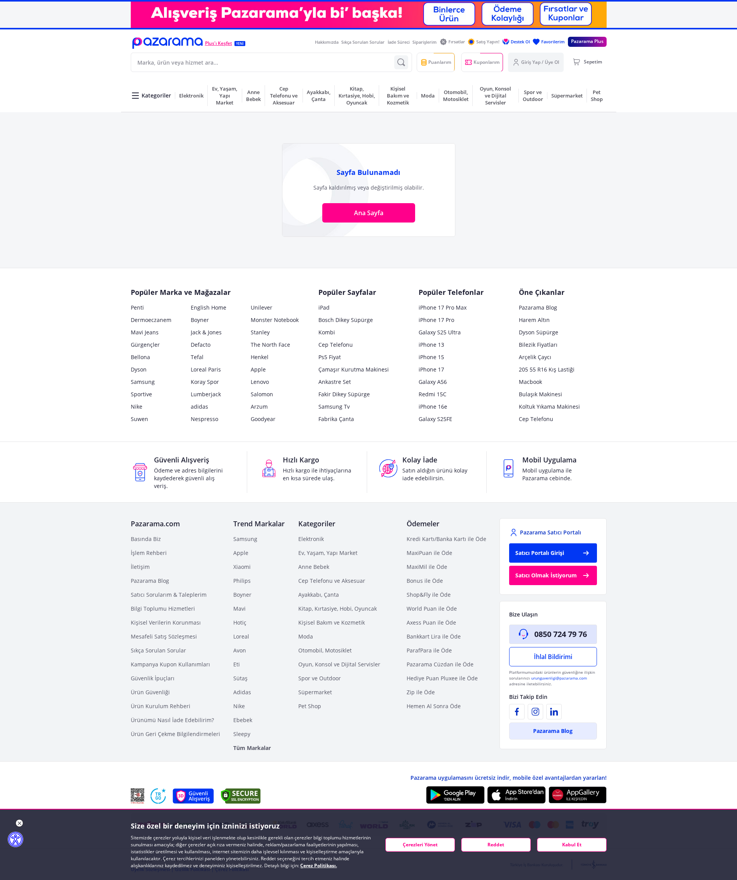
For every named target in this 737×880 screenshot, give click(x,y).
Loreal (241, 636)
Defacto (200, 344)
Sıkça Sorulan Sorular (363, 42)
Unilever (261, 307)
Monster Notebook (275, 320)
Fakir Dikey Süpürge (344, 394)
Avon (239, 650)
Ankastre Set (334, 381)
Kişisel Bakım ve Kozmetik (331, 622)
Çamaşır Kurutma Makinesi (353, 369)
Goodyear (263, 419)
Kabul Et (571, 844)
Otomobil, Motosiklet (325, 650)
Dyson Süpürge (538, 332)
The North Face (270, 344)
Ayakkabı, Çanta (318, 594)
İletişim (140, 566)
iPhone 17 (431, 369)
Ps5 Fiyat (329, 357)
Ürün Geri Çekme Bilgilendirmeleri (175, 734)
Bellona (140, 357)
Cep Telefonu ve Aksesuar (331, 580)
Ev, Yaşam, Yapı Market (327, 552)
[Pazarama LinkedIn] (554, 711)
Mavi (239, 608)
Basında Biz (146, 539)
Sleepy (241, 734)
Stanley (260, 332)
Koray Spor (205, 381)
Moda (305, 636)
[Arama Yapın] (401, 62)
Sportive (141, 394)
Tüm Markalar (252, 748)
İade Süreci (399, 42)
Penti (137, 307)
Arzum (259, 406)
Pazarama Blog (538, 307)
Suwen (139, 419)
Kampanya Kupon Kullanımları (170, 664)
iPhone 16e (433, 406)
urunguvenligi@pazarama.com (559, 678)
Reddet (495, 844)
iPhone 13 (431, 344)
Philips (242, 580)
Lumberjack (206, 394)
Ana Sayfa (368, 213)
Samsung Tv (334, 406)
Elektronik (311, 539)
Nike (136, 406)
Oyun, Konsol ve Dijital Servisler (339, 664)
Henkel (259, 357)
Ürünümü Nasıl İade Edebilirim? (172, 720)
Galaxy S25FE (435, 419)
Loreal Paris (206, 369)
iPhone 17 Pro (436, 320)
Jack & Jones (206, 332)
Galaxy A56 (433, 381)
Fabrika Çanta (336, 419)
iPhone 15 (431, 357)
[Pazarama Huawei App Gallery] (578, 795)
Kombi (326, 332)
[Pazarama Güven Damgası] (158, 796)
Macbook (530, 381)
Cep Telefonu (335, 344)
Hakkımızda (327, 42)
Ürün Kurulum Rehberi (160, 706)
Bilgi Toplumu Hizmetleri (163, 608)
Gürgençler (145, 344)
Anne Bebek (313, 566)
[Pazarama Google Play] (455, 794)
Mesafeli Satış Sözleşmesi (164, 636)
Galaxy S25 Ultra (440, 332)
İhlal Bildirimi (553, 656)
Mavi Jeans (145, 332)
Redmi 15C (432, 394)
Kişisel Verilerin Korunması (166, 622)
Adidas (242, 692)
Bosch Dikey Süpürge (345, 320)
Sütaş (240, 678)
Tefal (197, 357)
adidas (199, 406)
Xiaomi (242, 566)
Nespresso (204, 419)
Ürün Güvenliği (150, 692)
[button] (167, 43)
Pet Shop (309, 706)
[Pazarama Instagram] (535, 711)
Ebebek (242, 720)
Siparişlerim (424, 42)
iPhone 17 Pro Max (443, 307)
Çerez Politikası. (318, 865)
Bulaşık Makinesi (540, 394)
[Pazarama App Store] (516, 794)
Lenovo (260, 381)
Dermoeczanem (151, 320)
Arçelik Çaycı (535, 357)
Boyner (200, 320)
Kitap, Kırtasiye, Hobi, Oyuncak (337, 608)
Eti (236, 664)
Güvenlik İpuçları (152, 678)
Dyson (139, 369)
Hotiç (239, 622)
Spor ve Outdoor (319, 678)
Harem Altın (534, 320)
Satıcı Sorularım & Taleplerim (169, 594)
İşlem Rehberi (149, 552)
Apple (258, 369)
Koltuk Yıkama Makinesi (549, 406)
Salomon (262, 394)
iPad (324, 307)
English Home (208, 307)
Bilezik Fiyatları (538, 344)
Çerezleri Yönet (420, 844)
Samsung (143, 381)
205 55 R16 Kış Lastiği (547, 369)
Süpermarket (315, 692)
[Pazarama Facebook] (517, 711)
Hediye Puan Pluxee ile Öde (442, 678)
